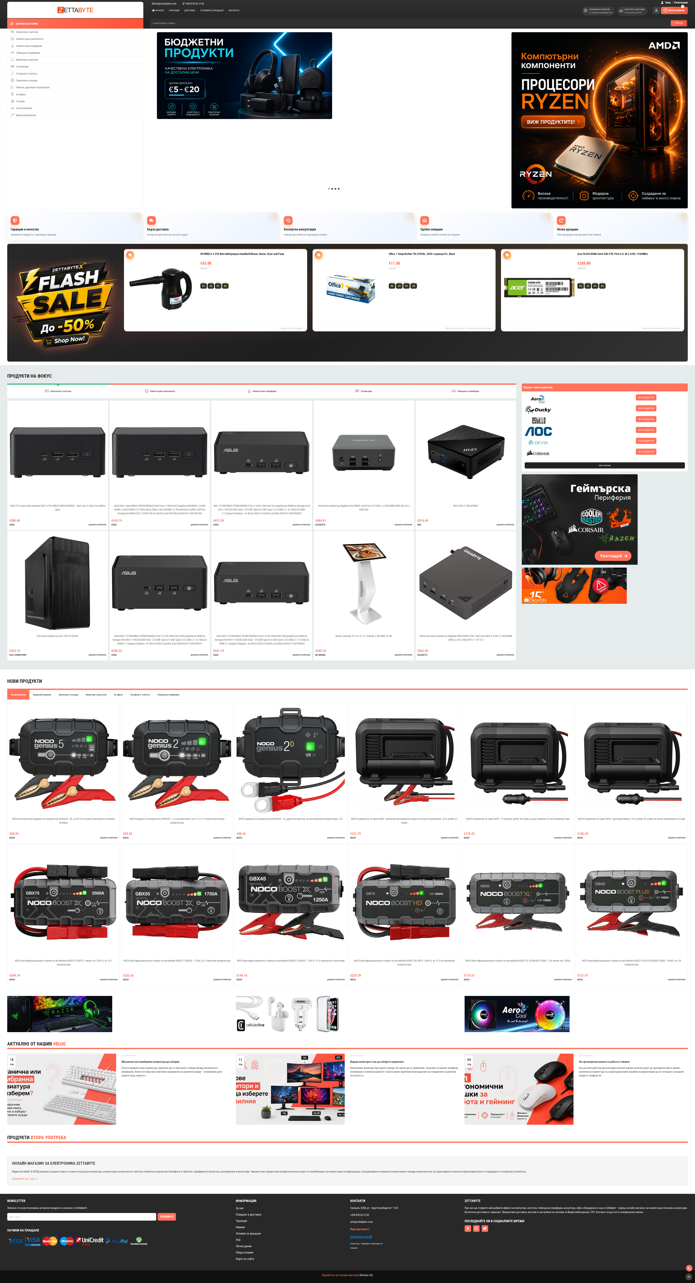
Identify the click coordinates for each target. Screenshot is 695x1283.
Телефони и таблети (26, 73)
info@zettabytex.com (165, 3)
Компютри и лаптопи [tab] (60, 391)
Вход (668, 2)
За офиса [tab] (118, 694)
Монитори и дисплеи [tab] (96, 694)
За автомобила (24, 108)
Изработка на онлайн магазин (340, 1275)
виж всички (605, 465)
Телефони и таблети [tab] (140, 694)
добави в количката (97, 525)
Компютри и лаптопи (27, 32)
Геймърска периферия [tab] (468, 391)
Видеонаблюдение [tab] (42, 694)
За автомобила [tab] (18, 694)
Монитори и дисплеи (27, 59)
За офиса (21, 94)
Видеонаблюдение (26, 115)
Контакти (234, 10)
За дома (20, 101)
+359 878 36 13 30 (194, 3)
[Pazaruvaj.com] (370, 1238)
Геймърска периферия (28, 52)
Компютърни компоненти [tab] (162, 391)
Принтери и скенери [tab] (68, 694)
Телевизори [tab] (366, 391)
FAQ (238, 1240)
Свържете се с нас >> (25, 1178)
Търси (679, 23)
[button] (329, 189)
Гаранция (174, 10)
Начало (159, 10)
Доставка (189, 10)
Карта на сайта (245, 1259)
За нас (240, 1208)
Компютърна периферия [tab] (264, 391)
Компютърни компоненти (29, 38)
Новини (240, 1227)
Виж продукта (214, 276)
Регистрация (681, 2)
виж (646, 397)
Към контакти (359, 1229)
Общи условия (244, 1252)
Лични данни (244, 1246)
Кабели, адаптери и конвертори (33, 87)
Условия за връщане (212, 10)
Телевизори (22, 66)
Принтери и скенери (26, 80)
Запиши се (167, 1216)
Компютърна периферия (29, 45)
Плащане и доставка (248, 1214)
